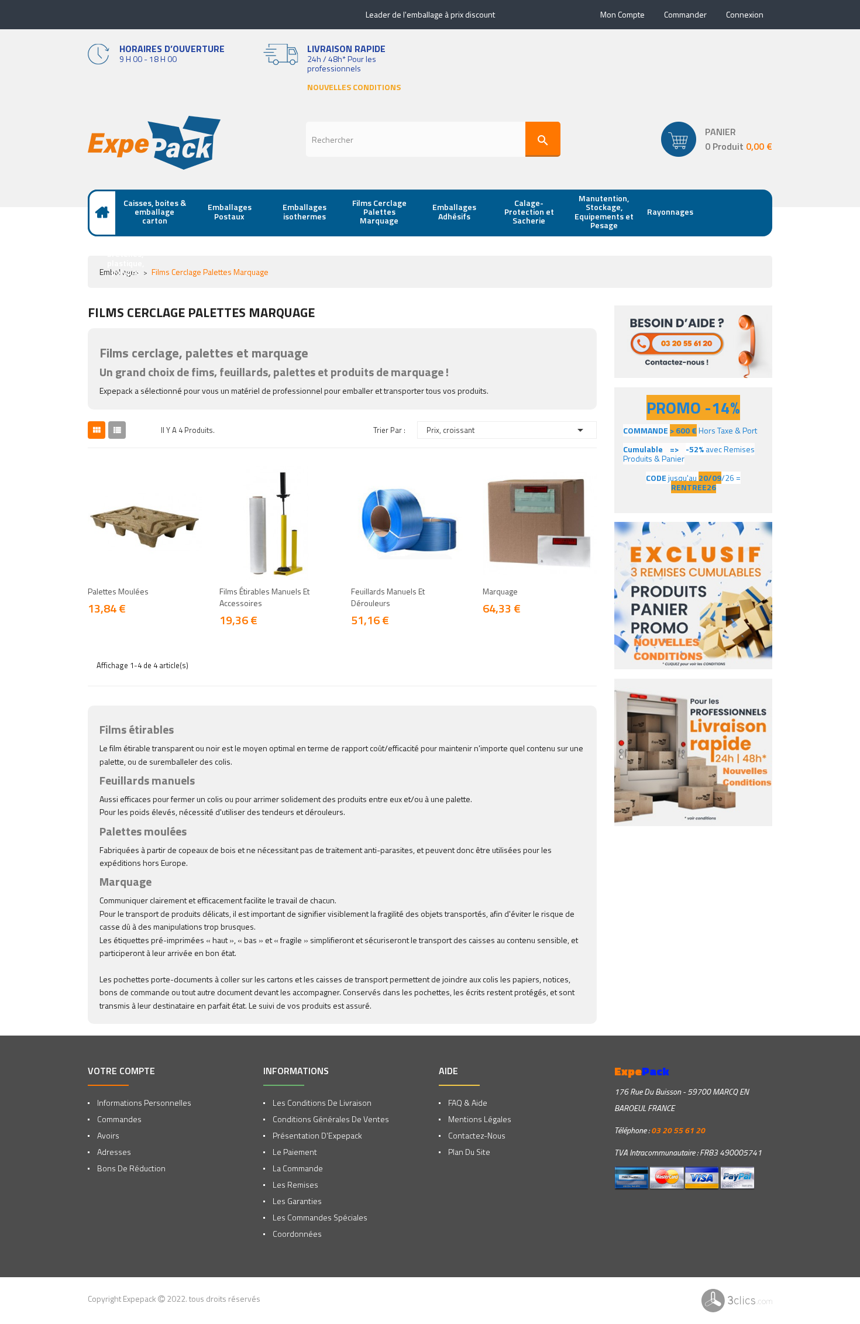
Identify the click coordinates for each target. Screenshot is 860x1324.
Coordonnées (296, 1233)
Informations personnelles (143, 1102)
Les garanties (296, 1201)
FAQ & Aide (466, 1102)
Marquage (500, 591)
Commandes (118, 1119)
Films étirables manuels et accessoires (264, 597)
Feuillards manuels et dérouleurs (388, 597)
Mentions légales (478, 1119)
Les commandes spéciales (319, 1217)
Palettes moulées (118, 591)
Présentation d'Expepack (316, 1135)
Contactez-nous (475, 1135)
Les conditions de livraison (321, 1102)
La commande (297, 1168)
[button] (716, 139)
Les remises (294, 1184)
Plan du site (468, 1152)
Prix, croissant (507, 430)
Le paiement (294, 1152)
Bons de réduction (130, 1168)
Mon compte (622, 14)
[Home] (102, 213)
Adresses (113, 1152)
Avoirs (107, 1135)
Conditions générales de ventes (330, 1119)
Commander (685, 14)
